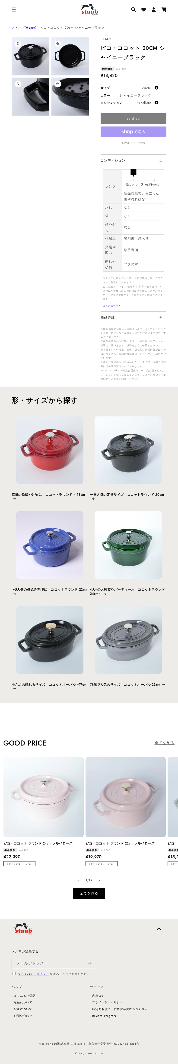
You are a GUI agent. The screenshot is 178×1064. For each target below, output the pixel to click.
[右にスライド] (99, 880)
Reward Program (104, 1016)
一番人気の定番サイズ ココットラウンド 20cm (127, 494)
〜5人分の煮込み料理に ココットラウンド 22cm (49, 589)
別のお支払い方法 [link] (133, 143)
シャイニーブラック (136, 95)
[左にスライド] (79, 880)
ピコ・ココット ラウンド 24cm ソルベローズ (38, 843)
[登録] (90, 963)
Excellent (144, 102)
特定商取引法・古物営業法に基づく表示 (120, 1009)
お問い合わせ (23, 1016)
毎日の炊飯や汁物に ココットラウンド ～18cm (48, 494)
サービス (97, 986)
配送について (23, 1009)
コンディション (113, 160)
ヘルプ (17, 986)
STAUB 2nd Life (94, 1053)
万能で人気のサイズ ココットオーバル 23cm (125, 684)
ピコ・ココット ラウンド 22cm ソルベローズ (120, 843)
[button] (14, 9)
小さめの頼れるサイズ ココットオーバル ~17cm (49, 684)
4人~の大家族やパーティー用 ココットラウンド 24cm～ (127, 591)
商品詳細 (108, 317)
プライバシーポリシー (33, 974)
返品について (23, 1002)
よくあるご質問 (24, 996)
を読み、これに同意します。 (54, 974)
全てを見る (165, 742)
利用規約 (98, 996)
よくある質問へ (112, 305)
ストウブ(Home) (24, 27)
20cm (146, 88)
